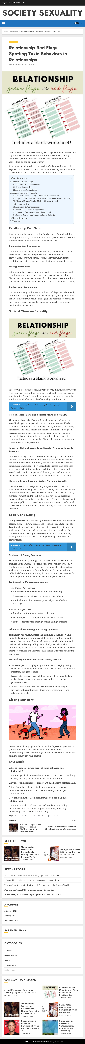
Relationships (13, 42)
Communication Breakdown (23, 816)
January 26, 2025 (66, 1033)
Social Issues (9, 970)
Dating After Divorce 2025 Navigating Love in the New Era (70, 852)
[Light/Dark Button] (76, 23)
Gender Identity (11, 955)
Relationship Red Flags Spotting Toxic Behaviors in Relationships (31, 880)
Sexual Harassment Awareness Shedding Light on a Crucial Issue (31, 875)
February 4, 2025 (28, 860)
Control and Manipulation (26, 190)
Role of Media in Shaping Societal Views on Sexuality (37, 196)
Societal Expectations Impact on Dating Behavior (36, 215)
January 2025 (10, 915)
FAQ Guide (17, 221)
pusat (12, 65)
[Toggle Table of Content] (68, 178)
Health (7, 960)
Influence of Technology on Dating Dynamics (34, 212)
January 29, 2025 (28, 1033)
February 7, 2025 (21, 65)
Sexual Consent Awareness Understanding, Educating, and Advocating (66, 1026)
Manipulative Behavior (40, 816)
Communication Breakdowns (28, 184)
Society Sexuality (42, 13)
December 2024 (11, 920)
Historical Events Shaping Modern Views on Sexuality (37, 201)
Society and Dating (20, 204)
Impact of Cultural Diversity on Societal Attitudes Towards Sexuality (43, 198)
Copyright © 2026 (29, 1041)
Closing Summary (20, 218)
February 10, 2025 (11, 995)
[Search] (81, 23)
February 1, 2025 (67, 857)
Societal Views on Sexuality (24, 193)
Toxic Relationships (68, 816)
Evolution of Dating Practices (28, 207)
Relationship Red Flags (22, 181)
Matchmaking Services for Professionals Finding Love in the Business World (30, 852)
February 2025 (10, 911)
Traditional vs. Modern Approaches (30, 210)
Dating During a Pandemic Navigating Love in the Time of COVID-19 (33, 895)
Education (8, 950)
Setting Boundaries (23, 187)
